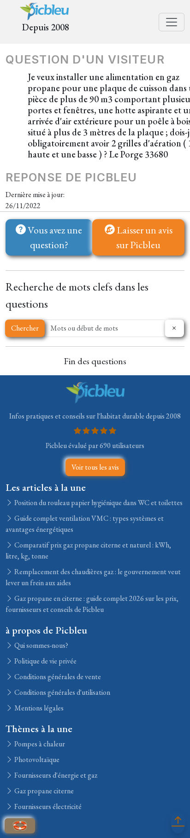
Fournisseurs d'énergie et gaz (55, 775)
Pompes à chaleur (39, 744)
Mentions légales (38, 708)
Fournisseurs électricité (47, 806)
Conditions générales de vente (57, 676)
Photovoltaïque (36, 759)
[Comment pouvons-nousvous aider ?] (20, 825)
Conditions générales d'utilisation (61, 692)
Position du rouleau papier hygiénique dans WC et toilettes (98, 502)
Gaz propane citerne (43, 791)
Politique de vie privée (45, 661)
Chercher (25, 328)
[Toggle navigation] (171, 22)
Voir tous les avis (95, 467)
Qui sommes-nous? (40, 645)
